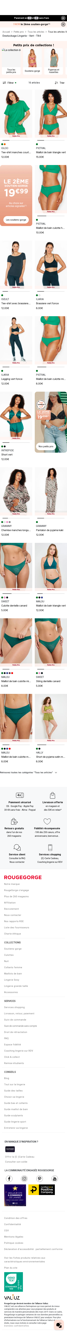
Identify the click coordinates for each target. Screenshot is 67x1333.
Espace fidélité (12, 1044)
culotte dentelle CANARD (14, 605)
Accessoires (11, 992)
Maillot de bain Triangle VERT (51, 605)
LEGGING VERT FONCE (11, 378)
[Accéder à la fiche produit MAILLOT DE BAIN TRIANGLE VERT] (51, 114)
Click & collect (12, 1057)
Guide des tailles (13, 1090)
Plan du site (10, 1268)
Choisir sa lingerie (14, 1097)
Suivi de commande (15, 1019)
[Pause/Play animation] (63, 18)
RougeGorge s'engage (16, 890)
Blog (6, 1078)
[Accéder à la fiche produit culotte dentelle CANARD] (16, 567)
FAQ (6, 1038)
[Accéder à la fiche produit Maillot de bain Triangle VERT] (51, 567)
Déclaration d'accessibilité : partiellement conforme (33, 1249)
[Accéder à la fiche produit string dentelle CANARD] (51, 642)
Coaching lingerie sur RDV (18, 1051)
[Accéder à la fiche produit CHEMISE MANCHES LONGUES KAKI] (16, 491)
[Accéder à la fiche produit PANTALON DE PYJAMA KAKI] (51, 491)
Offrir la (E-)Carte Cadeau (19, 1157)
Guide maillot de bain (16, 1109)
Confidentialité (12, 1224)
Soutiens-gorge (13, 949)
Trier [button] (62, 82)
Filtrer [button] (10, 82)
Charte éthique (12, 933)
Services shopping (14, 1007)
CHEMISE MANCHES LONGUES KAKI (18, 530)
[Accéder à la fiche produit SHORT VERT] (16, 416)
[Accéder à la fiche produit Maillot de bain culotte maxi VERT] (16, 718)
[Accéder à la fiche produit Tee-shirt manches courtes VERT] (16, 114)
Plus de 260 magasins (16, 896)
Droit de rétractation (15, 1032)
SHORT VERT (6, 454)
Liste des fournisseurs (16, 927)
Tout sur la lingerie (14, 1084)
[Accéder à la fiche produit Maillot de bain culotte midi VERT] (16, 642)
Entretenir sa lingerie (16, 1128)
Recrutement (11, 909)
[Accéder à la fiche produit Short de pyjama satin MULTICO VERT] (51, 718)
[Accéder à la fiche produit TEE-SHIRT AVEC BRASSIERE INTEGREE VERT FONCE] (16, 265)
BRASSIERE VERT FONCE (47, 303)
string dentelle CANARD (48, 681)
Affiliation (10, 902)
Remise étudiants (14, 1063)
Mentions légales (13, 1237)
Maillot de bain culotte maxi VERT (19, 756)
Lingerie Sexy (11, 980)
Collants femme (13, 967)
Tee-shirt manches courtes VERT (18, 152)
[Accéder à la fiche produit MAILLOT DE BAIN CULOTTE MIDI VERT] (51, 340)
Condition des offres (15, 1218)
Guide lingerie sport (15, 1121)
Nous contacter (12, 915)
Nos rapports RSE (14, 921)
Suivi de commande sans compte (20, 1026)
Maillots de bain (13, 973)
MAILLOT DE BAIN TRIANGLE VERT (51, 152)
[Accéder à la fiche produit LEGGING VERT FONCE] (16, 340)
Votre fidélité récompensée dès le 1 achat (32, 16)
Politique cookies (13, 1243)
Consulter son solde (16, 1162)
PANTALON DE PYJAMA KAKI (49, 530)
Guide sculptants (13, 1115)
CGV (6, 1230)
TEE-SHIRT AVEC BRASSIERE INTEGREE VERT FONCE (25, 303)
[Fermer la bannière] (63, 24)
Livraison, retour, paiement (19, 1013)
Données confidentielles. (17, 1326)
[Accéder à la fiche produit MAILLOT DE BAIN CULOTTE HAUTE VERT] (51, 189)
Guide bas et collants (16, 1103)
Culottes (9, 955)
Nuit (6, 961)
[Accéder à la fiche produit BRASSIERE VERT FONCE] (51, 265)
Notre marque (12, 884)
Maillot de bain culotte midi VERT (18, 681)
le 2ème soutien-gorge (31, 24)
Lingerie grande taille (16, 986)
